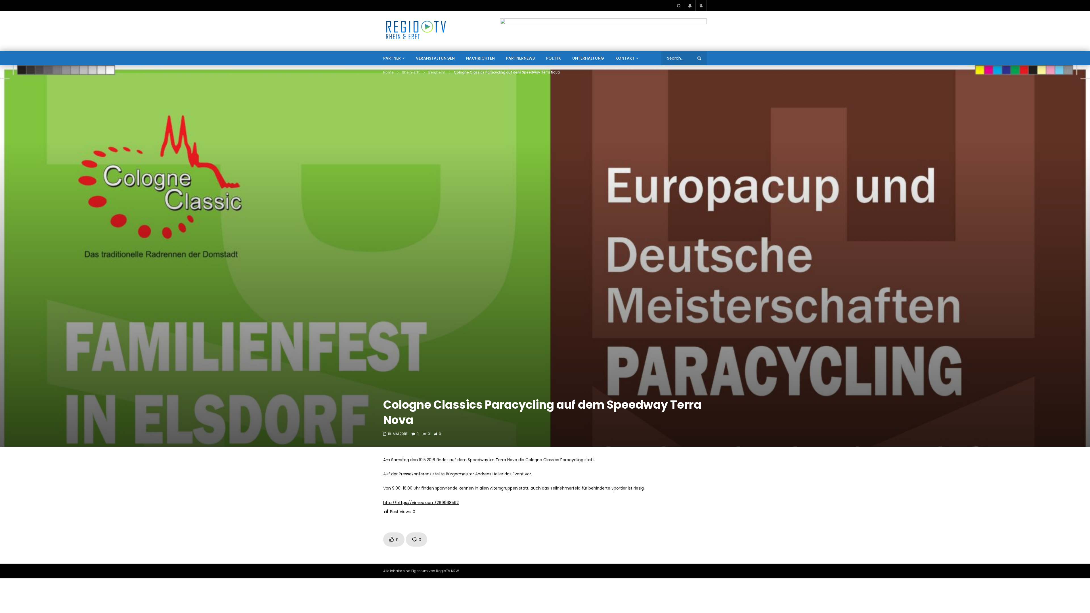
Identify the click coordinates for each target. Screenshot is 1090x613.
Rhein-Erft (411, 72)
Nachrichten (480, 58)
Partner (392, 58)
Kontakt (625, 58)
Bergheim (436, 72)
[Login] (701, 5)
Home (388, 72)
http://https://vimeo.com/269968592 (421, 502)
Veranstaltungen (435, 58)
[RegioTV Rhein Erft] (416, 31)
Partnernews (520, 58)
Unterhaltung (588, 58)
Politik (553, 58)
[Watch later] (678, 5)
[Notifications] (689, 5)
